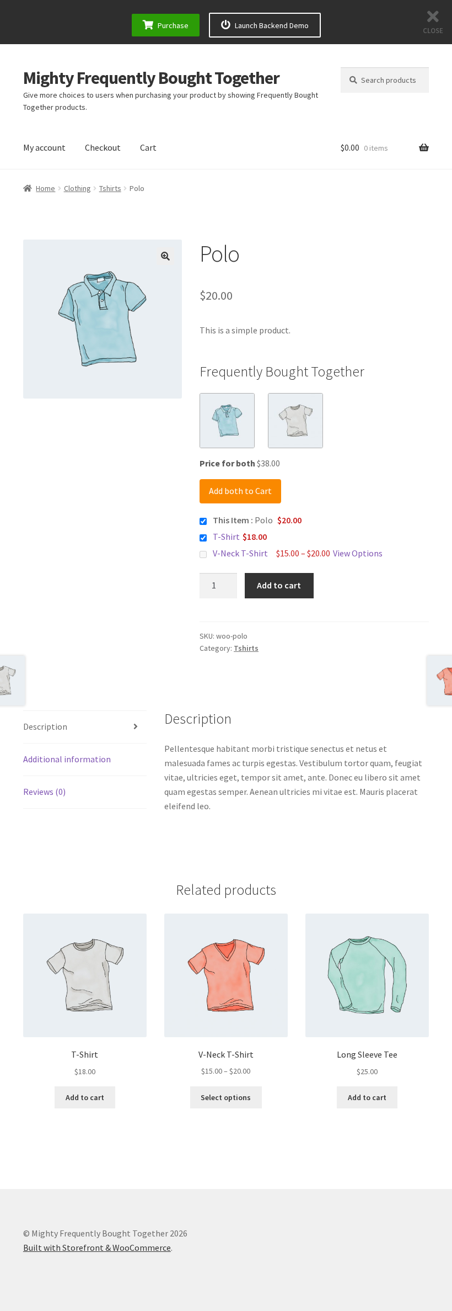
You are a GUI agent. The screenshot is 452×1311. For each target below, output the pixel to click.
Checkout (103, 147)
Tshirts (110, 188)
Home (45, 188)
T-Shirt (226, 536)
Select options (226, 1097)
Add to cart (279, 585)
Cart (148, 147)
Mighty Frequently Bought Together (151, 78)
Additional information (67, 759)
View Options (358, 553)
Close (433, 30)
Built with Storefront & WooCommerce (97, 1247)
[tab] (85, 727)
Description (45, 726)
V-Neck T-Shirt (240, 553)
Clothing (77, 188)
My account (44, 147)
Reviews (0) (44, 791)
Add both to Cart (240, 490)
